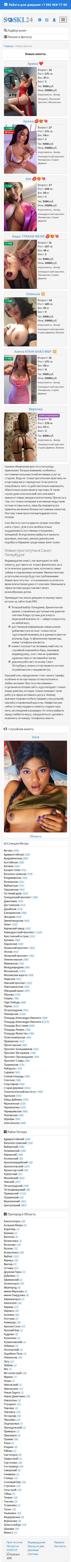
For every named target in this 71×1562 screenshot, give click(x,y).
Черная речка (15, 1107)
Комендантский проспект (51, 156)
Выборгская (14, 885)
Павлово (11, 1408)
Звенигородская (16, 920)
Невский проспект (18, 983)
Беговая (60, 332)
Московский (14, 1178)
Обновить (36, 836)
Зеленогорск (14, 1283)
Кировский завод (17, 928)
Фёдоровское (14, 1517)
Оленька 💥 (35, 294)
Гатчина (11, 1268)
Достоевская (14, 905)
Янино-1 (10, 1532)
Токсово (10, 1501)
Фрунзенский (15, 1201)
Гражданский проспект (21, 897)
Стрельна (12, 1486)
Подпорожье (13, 1423)
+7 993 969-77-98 (54, 5)
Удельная (12, 1095)
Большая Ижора (15, 1225)
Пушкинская (14, 1064)
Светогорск (12, 1454)
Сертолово (13, 1462)
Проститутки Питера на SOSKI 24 (14, 1546)
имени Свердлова (16, 1295)
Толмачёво (12, 1505)
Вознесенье (13, 1241)
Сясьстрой (12, 1490)
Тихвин (10, 1497)
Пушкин (11, 1439)
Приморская (14, 1041)
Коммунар (12, 1322)
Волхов (11, 1248)
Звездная (43, 98)
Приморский (15, 1193)
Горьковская (14, 889)
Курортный (13, 1174)
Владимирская (15, 877)
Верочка (35, 409)
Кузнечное (12, 1338)
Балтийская (14, 862)
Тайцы (9, 1493)
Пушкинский (13, 1197)
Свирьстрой (13, 1458)
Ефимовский (13, 1279)
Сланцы (11, 1478)
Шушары (12, 1119)
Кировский (13, 1154)
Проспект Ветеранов (20, 1053)
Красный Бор (13, 1330)
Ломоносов (13, 1357)
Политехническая (17, 1037)
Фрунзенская (14, 1103)
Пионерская (44, 159)
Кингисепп (12, 1303)
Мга (8, 1369)
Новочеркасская (16, 986)
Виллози (11, 1237)
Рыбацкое (13, 1068)
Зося (35, 737)
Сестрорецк (13, 1466)
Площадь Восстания (19, 1025)
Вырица (11, 1260)
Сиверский (12, 1470)
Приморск (11, 1431)
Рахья (9, 1443)
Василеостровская (18, 874)
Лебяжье (11, 1345)
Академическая (16, 858)
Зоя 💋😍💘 (35, 178)
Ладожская (13, 944)
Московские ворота (18, 975)
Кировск (11, 1310)
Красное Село (14, 1326)
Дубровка (11, 1275)
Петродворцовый (17, 1189)
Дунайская (13, 909)
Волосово (12, 1244)
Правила (59, 1542)
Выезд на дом (36, 1546)
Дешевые (33, 1550)
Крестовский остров (19, 936)
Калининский (15, 1150)
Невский (12, 1181)
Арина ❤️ (35, 63)
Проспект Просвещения (21, 1057)
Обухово (12, 994)
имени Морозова (15, 1291)
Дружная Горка (14, 1272)
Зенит (10, 924)
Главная (8, 46)
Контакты (60, 1546)
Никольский (13, 1384)
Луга (9, 1361)
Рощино (10, 1447)
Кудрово (11, 1334)
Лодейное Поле (15, 1353)
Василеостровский (18, 1143)
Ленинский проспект (19, 948)
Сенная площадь (17, 1076)
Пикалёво (12, 1419)
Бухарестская (15, 870)
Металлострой (15, 1373)
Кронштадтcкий (16, 1170)
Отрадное (12, 1404)
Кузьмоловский (15, 1342)
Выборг (11, 1256)
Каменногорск (14, 1299)
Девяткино (13, 901)
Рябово (10, 1450)
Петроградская (16, 1010)
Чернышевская (15, 1111)
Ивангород (12, 1287)
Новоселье (12, 1400)
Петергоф (12, 1416)
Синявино (11, 1474)
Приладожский (14, 1427)
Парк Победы (15, 1002)
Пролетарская (15, 1045)
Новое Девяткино (17, 1396)
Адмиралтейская (17, 854)
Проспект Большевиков (21, 1049)
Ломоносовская (16, 959)
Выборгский (14, 1146)
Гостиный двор (16, 893)
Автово (11, 850)
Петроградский (16, 1185)
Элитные (33, 1554)
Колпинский (13, 1158)
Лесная (11, 951)
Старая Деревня (46, 332)
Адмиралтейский (17, 1139)
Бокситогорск (14, 1221)
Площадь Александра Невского (25, 1017)
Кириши (11, 1307)
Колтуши (11, 1318)
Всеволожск (14, 1252)
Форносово (12, 1521)
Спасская (12, 1080)
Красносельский (16, 1166)
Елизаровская (15, 912)
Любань (10, 1365)
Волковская (14, 881)
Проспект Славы (17, 1060)
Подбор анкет (17, 31)
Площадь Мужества (19, 1033)
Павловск (12, 1412)
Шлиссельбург (15, 1524)
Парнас (11, 1006)
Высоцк (10, 1264)
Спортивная (14, 1084)
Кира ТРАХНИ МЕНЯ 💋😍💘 (35, 236)
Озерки (11, 998)
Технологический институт (23, 1091)
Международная (17, 967)
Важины (10, 1233)
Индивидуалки (36, 1542)
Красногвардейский (18, 1162)
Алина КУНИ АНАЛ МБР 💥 (35, 351)
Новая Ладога (13, 1392)
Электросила (15, 1123)
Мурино (10, 1377)
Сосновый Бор (15, 1482)
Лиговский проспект (19, 955)
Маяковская (14, 963)
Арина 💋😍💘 (35, 121)
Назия (9, 1381)
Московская (54, 102)
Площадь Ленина (17, 1029)
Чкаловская (13, 1115)
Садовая (12, 1072)
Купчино (12, 940)
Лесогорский (13, 1349)
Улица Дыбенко (16, 1099)
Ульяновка (12, 1513)
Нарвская (12, 979)
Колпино (11, 1314)
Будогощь (11, 1229)
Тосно (10, 1509)
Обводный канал (17, 990)
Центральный (15, 1205)
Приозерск (12, 1435)
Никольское (13, 1388)
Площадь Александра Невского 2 (26, 1021)
